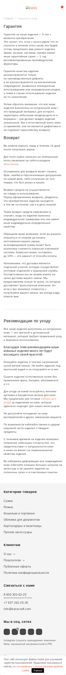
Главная (9, 18)
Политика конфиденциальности (26, 572)
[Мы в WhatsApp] (31, 632)
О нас (8, 554)
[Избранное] (52, 8)
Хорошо (38, 670)
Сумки (8, 500)
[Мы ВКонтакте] (7, 632)
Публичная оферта (17, 566)
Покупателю (12, 560)
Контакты (11, 164)
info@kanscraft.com (17, 609)
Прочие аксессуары (18, 532)
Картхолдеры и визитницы (23, 525)
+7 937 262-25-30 (16, 602)
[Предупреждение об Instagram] (17, 629)
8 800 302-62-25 (15, 594)
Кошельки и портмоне (19, 513)
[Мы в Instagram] (15, 632)
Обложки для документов (22, 519)
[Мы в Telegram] (23, 632)
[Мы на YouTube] (39, 632)
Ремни (8, 507)
